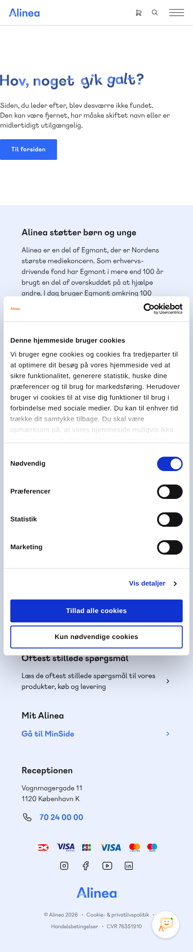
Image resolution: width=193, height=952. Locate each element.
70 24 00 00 (61, 817)
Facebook (85, 865)
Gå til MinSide (48, 734)
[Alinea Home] (96, 893)
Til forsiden (28, 149)
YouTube (107, 865)
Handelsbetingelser (74, 926)
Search (155, 12)
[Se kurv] (139, 12)
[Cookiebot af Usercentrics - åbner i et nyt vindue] (143, 309)
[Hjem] (24, 13)
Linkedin (128, 865)
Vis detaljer (147, 583)
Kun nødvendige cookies (96, 637)
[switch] (170, 492)
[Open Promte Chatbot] (166, 925)
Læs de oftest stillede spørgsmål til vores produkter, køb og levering (88, 681)
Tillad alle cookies (96, 611)
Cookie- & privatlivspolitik (118, 914)
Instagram (64, 865)
